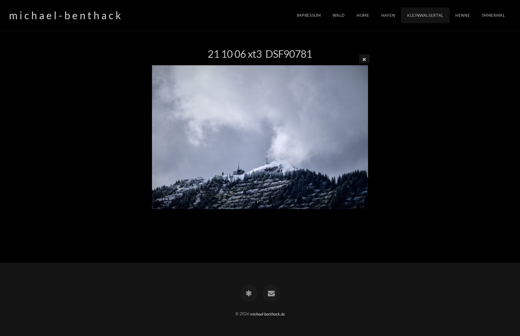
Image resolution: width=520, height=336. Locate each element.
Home (363, 15)
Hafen (388, 15)
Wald (339, 15)
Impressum (309, 15)
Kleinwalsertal (425, 15)
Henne (462, 15)
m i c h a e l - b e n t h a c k (65, 15)
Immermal (493, 15)
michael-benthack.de (267, 313)
